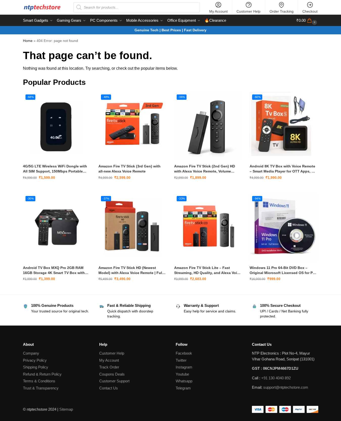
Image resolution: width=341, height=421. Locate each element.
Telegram (183, 388)
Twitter (181, 360)
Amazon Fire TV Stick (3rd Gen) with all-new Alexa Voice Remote (129, 168)
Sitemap (66, 409)
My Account (218, 11)
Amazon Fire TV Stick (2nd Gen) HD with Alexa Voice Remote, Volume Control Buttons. (204, 169)
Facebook (184, 353)
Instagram (184, 367)
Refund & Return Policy (42, 374)
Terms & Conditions (39, 381)
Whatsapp (184, 381)
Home (28, 41)
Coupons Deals (112, 374)
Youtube (182, 374)
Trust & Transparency (41, 388)
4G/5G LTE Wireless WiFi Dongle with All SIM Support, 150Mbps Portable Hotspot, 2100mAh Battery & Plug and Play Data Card (55, 169)
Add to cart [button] (56, 188)
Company (31, 353)
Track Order (109, 367)
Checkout (310, 11)
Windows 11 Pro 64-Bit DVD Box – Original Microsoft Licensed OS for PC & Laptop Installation (282, 270)
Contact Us (108, 388)
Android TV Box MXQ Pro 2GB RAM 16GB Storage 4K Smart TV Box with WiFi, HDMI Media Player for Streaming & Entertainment (56, 270)
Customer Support (114, 381)
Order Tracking (282, 11)
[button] (307, 20)
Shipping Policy (35, 367)
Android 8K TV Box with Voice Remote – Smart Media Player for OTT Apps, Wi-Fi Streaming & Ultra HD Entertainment (283, 169)
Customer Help (248, 11)
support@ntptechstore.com (285, 387)
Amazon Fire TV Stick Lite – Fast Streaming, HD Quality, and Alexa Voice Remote (207, 270)
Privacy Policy (35, 360)
